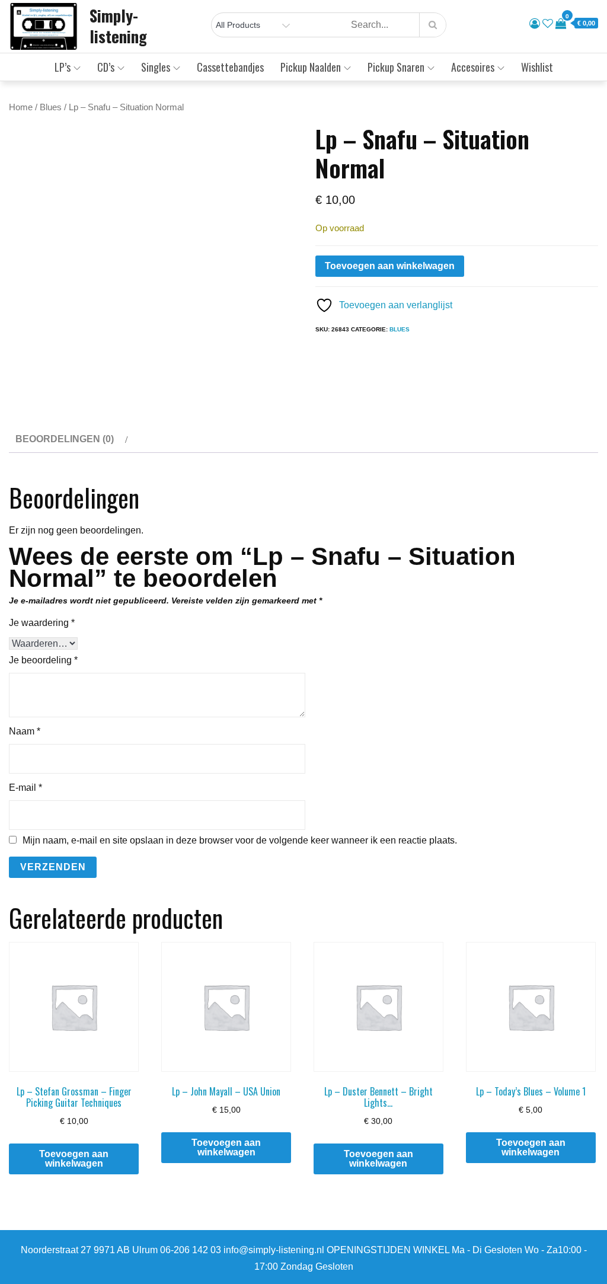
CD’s (105, 67)
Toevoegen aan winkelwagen (390, 266)
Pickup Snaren (396, 67)
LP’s (63, 67)
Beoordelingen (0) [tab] (64, 439)
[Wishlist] (547, 24)
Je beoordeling (43, 660)
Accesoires (472, 67)
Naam (24, 731)
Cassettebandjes (230, 67)
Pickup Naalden (310, 67)
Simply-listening (118, 26)
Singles (155, 67)
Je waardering (42, 623)
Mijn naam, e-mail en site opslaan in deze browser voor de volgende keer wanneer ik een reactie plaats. (240, 840)
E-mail (25, 787)
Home (21, 107)
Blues (51, 107)
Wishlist (537, 67)
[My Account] (534, 24)
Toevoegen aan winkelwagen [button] (73, 1158)
